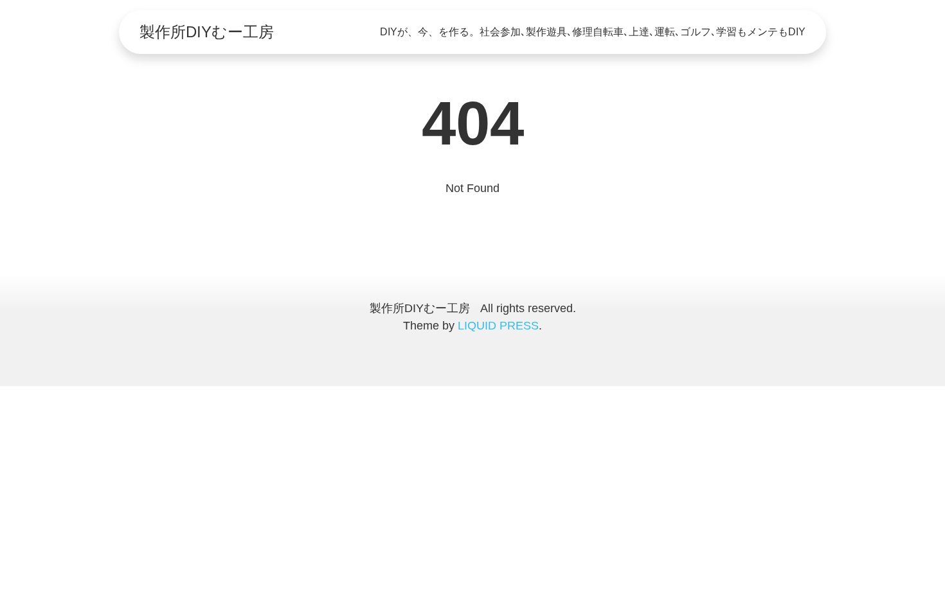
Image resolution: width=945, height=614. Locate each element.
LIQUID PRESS (498, 325)
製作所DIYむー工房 (207, 31)
